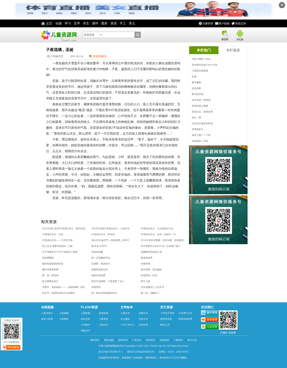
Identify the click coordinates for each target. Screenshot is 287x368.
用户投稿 (224, 23)
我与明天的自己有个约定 (204, 64)
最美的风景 (146, 257)
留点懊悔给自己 (50, 281)
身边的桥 (196, 88)
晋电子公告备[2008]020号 (140, 351)
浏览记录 (240, 23)
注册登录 (207, 23)
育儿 (132, 23)
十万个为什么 (127, 324)
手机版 (239, 34)
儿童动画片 (47, 313)
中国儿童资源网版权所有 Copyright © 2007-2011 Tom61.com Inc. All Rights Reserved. (143, 346)
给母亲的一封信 (149, 275)
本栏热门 (204, 50)
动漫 (58, 23)
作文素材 (125, 319)
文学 (77, 23)
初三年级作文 (55, 56)
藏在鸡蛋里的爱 (50, 269)
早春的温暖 (97, 252)
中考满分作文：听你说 (103, 234)
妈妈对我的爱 (98, 275)
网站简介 (95, 340)
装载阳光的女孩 (99, 269)
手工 (123, 23)
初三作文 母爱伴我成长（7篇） (58, 246)
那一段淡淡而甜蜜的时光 (104, 293)
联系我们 (150, 340)
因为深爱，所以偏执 (151, 269)
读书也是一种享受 (201, 100)
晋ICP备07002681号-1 (111, 351)
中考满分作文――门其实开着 (57, 240)
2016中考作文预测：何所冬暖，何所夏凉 (162, 240)
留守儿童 (145, 281)
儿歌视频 (64, 313)
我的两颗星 (48, 257)
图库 (104, 23)
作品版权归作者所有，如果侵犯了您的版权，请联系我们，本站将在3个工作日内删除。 (143, 357)
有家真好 (96, 287)
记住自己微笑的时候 (202, 123)
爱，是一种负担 (50, 275)
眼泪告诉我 (197, 94)
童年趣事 (196, 82)
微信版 (225, 34)
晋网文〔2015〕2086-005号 (174, 351)
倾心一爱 (196, 117)
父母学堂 (143, 324)
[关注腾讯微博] (209, 313)
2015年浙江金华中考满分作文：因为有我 (63, 228)
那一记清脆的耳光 (100, 257)
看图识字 (85, 330)
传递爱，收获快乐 (100, 263)
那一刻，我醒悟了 (150, 293)
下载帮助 (178, 340)
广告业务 (136, 340)
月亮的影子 (197, 129)
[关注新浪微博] (209, 320)
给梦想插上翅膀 (200, 106)
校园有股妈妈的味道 (52, 263)
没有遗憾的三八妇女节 (152, 287)
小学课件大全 (185, 313)
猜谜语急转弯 (185, 319)
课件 (95, 23)
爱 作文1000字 (99, 246)
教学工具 (165, 324)
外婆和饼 (145, 263)
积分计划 (192, 340)
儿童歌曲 (85, 313)
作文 (86, 23)
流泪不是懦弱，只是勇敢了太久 (107, 281)
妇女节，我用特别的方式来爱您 (58, 293)
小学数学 (85, 324)
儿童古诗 (103, 324)
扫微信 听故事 (11, 320)
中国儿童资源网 (58, 35)
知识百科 (85, 319)
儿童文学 (125, 313)
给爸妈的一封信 (200, 141)
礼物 (194, 76)
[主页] (46, 23)
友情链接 (164, 340)
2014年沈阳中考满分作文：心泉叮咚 (110, 228)
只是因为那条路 (200, 70)
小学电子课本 (167, 313)
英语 (114, 23)
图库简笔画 (166, 319)
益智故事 (103, 313)
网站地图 (109, 340)
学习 (68, 23)
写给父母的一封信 (201, 59)
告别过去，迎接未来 (202, 111)
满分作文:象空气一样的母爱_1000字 (110, 240)
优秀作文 (143, 313)
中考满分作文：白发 (52, 234)
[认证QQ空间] (209, 327)
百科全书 (143, 319)
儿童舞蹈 (64, 319)
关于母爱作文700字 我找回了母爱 (59, 252)
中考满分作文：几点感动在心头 (157, 228)
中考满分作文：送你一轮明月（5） (159, 234)
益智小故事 (47, 319)
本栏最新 (233, 50)
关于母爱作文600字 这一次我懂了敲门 (161, 246)
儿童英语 (103, 319)
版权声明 (122, 340)
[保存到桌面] (11, 347)
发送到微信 (100, 56)
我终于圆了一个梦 (201, 135)
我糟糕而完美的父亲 (151, 252)
